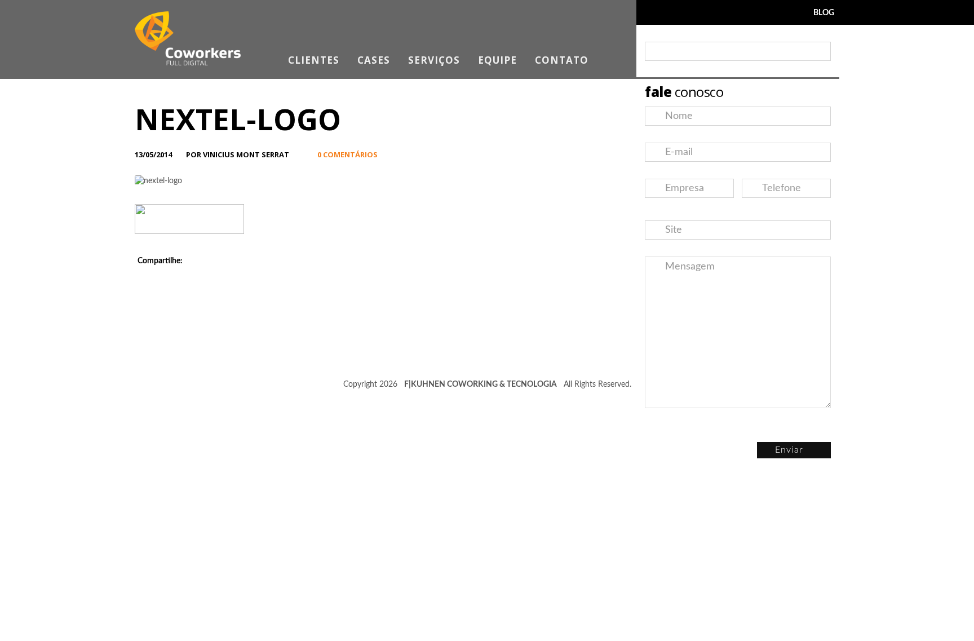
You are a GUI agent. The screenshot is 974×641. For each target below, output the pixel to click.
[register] (819, 51)
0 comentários (347, 154)
